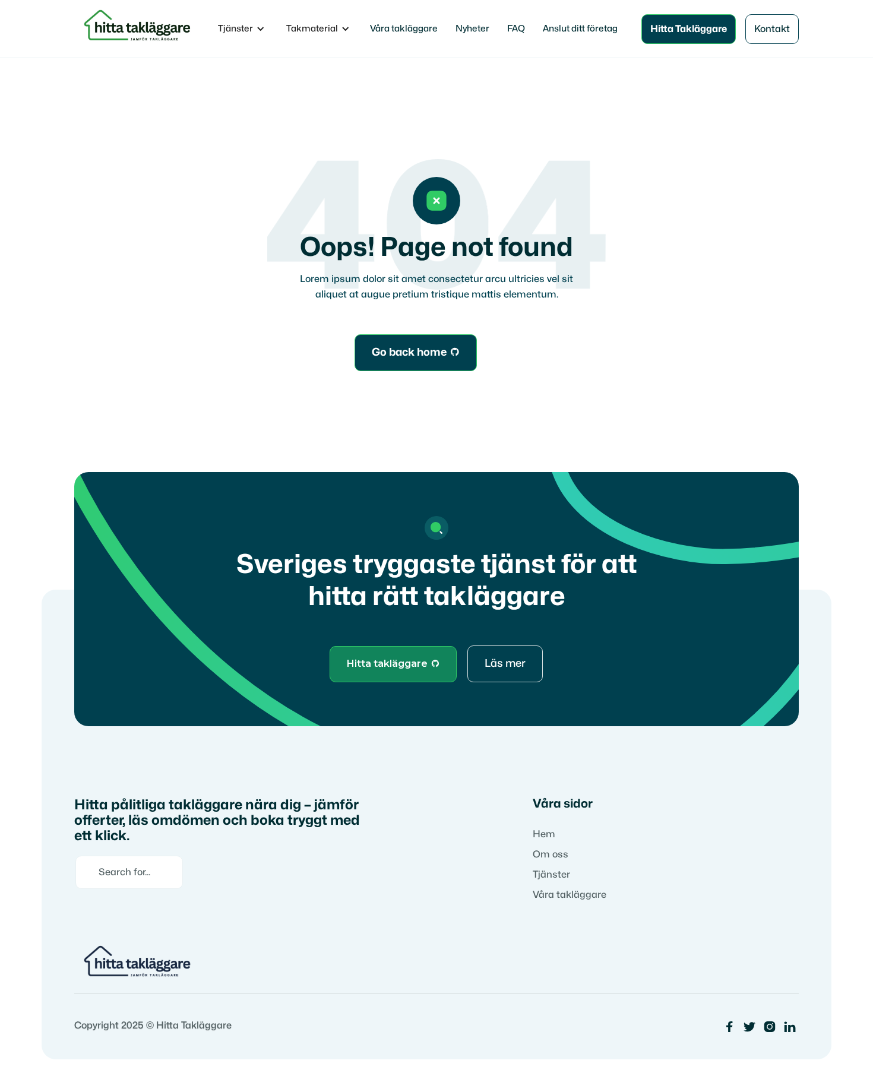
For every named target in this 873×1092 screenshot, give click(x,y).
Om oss (550, 854)
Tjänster (551, 874)
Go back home (416, 352)
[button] (241, 29)
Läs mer (505, 664)
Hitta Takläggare (688, 29)
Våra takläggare (404, 28)
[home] (139, 28)
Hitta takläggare (393, 663)
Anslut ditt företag (580, 28)
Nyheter (472, 28)
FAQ (516, 28)
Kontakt (772, 29)
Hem (544, 834)
